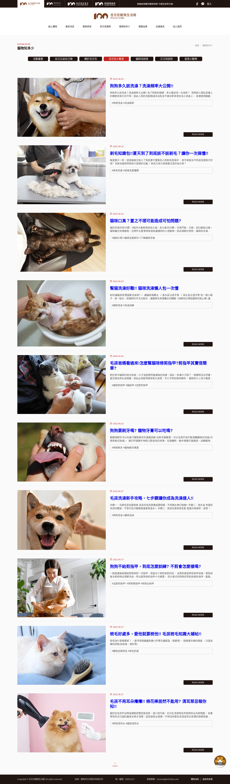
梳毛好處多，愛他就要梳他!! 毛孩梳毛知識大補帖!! (155, 634)
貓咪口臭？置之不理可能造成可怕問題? (145, 220)
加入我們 (177, 26)
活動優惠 (38, 58)
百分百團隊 (105, 26)
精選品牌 (143, 26)
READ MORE (198, 134)
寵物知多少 (124, 26)
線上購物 (52, 26)
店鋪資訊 (160, 26)
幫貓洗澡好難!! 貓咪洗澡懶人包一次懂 (144, 288)
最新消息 (69, 26)
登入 (209, 4)
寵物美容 (87, 26)
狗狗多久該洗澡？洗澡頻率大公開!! (141, 86)
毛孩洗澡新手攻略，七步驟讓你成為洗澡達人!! (151, 498)
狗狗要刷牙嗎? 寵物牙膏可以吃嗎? (141, 430)
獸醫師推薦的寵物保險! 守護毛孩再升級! (155, 4)
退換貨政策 (208, 779)
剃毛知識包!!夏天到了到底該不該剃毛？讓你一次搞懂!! (159, 153)
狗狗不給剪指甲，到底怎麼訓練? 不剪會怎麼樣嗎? (155, 566)
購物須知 (195, 779)
